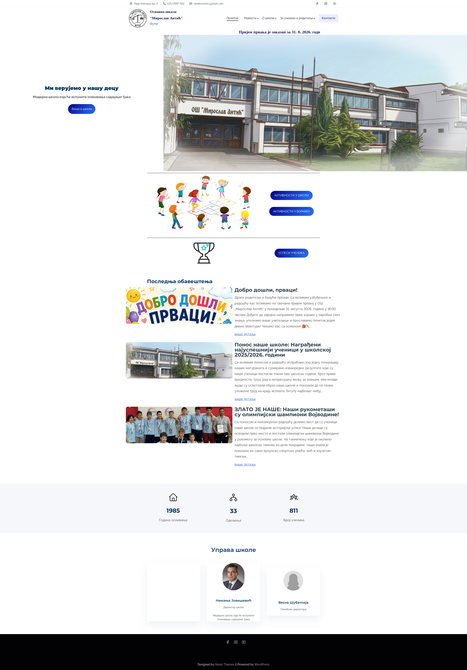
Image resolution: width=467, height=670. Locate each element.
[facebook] (317, 4)
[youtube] (334, 4)
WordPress (261, 664)
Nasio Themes (225, 664)
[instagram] (325, 4)
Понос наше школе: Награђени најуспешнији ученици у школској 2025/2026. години (283, 349)
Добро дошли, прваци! (266, 289)
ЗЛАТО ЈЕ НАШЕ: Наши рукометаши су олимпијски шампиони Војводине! (287, 412)
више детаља (245, 334)
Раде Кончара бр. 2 (145, 3)
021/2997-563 (175, 3)
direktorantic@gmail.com (208, 3)
